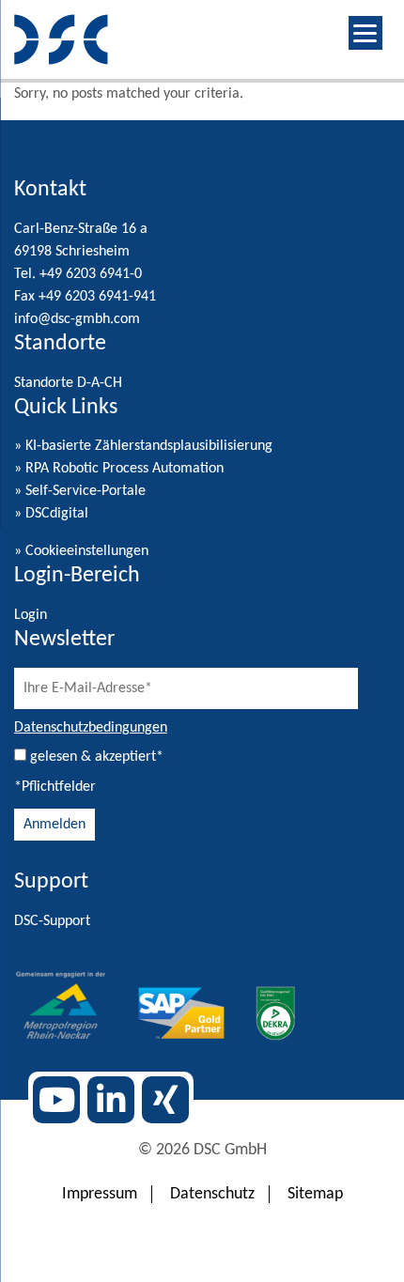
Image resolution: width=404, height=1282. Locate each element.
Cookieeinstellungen (86, 551)
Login (30, 615)
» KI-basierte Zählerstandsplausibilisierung (143, 446)
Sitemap (315, 1194)
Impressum (99, 1194)
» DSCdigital (51, 513)
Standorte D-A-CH (68, 383)
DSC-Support (52, 921)
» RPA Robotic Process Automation (119, 468)
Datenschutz (212, 1194)
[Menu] (365, 33)
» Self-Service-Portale (80, 491)
